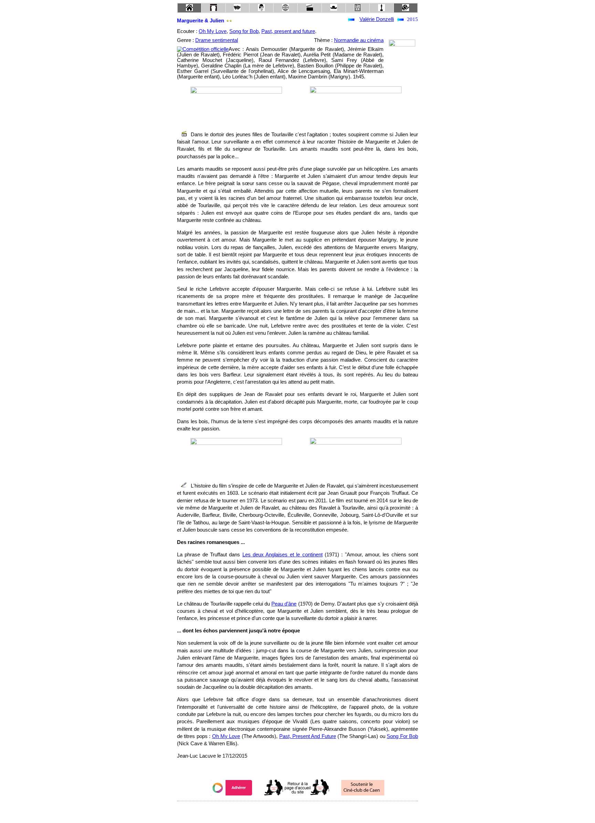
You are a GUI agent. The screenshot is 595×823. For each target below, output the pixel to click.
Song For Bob (402, 736)
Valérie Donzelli (376, 19)
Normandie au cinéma (359, 40)
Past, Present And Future (307, 736)
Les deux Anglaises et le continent (282, 554)
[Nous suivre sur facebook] (284, 810)
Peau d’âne (283, 604)
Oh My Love (213, 31)
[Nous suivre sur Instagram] (310, 810)
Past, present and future (288, 31)
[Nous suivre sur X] (297, 810)
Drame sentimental (216, 40)
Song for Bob (244, 31)
